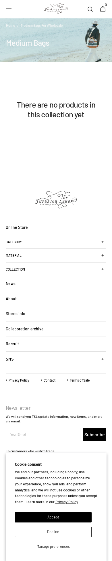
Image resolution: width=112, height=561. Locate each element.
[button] (9, 9)
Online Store (17, 227)
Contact (49, 380)
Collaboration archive (25, 328)
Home (10, 25)
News (11, 283)
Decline (53, 531)
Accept (53, 517)
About (11, 298)
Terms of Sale (80, 380)
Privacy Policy (66, 501)
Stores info (15, 313)
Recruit (12, 343)
